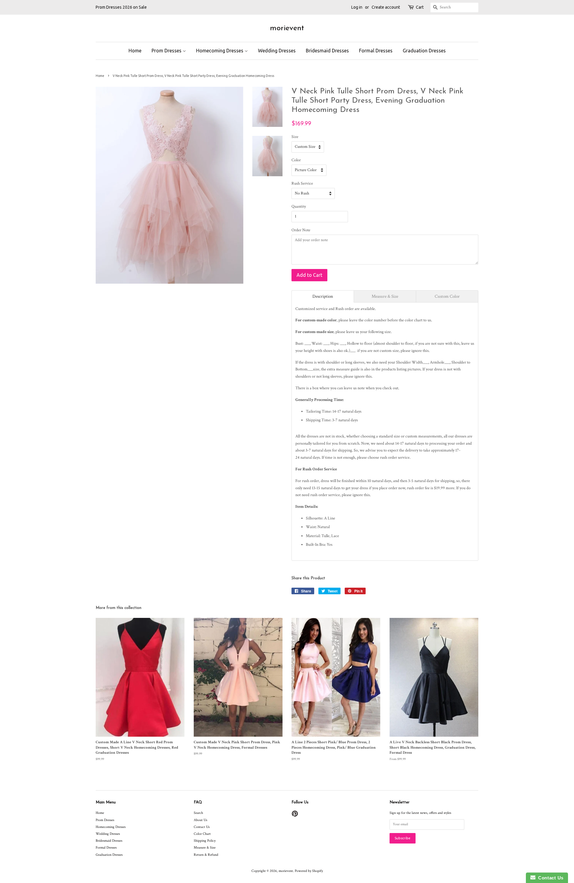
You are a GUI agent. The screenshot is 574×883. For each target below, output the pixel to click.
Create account (386, 7)
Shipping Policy (205, 840)
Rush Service (302, 183)
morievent (287, 28)
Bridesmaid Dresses (327, 50)
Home (135, 50)
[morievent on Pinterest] (294, 815)
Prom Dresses (167, 50)
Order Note (300, 230)
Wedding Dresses (277, 50)
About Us (200, 820)
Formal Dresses (376, 50)
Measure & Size (205, 847)
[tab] (322, 296)
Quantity (298, 206)
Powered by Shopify (309, 871)
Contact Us (202, 827)
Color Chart (202, 834)
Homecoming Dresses (220, 50)
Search (198, 813)
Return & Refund (206, 854)
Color (296, 160)
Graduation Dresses (424, 50)
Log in (356, 7)
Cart (420, 7)
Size (294, 136)
